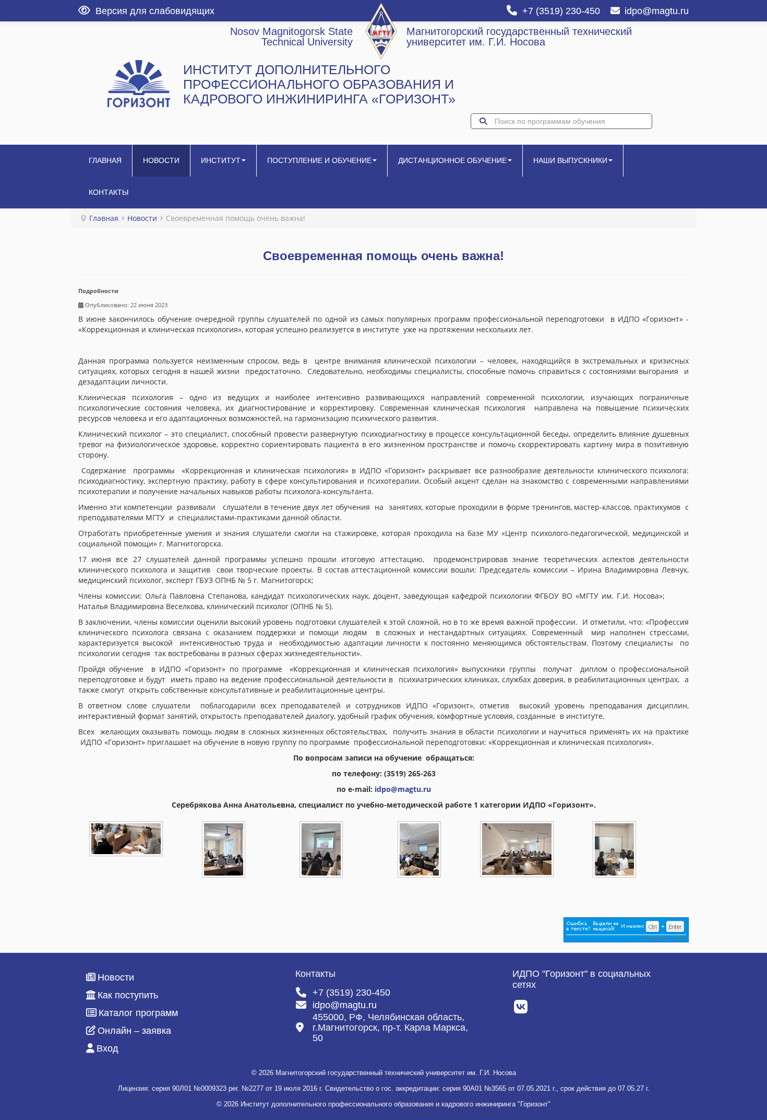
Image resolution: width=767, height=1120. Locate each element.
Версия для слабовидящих (154, 11)
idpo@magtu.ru (657, 11)
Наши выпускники (570, 160)
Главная (105, 160)
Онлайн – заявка (134, 1030)
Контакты (108, 192)
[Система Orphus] (626, 929)
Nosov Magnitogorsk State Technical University (291, 37)
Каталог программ (138, 1013)
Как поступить (128, 995)
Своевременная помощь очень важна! (383, 256)
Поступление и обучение (319, 160)
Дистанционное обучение (452, 160)
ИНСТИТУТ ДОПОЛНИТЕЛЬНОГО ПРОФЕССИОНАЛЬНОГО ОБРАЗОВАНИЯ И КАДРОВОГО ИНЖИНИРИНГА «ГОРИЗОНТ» (319, 84)
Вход (107, 1048)
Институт (221, 160)
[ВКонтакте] (521, 1010)
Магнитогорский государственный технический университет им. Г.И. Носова (519, 37)
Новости (161, 160)
